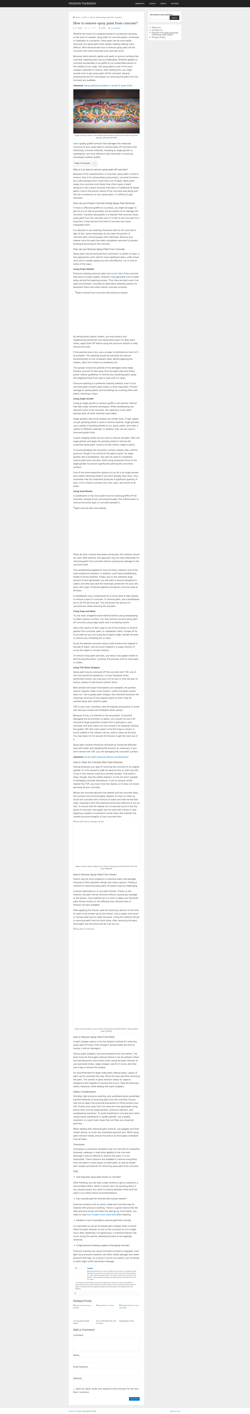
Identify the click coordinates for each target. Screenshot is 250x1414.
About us (156, 27)
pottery (175, 3)
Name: (76, 1355)
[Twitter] (75, 1293)
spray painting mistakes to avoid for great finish (108, 85)
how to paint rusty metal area (101, 1214)
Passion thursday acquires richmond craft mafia (165, 33)
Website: (77, 1378)
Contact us (157, 30)
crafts (152, 3)
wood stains (117, 273)
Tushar (80, 28)
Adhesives (139, 3)
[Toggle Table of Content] (93, 163)
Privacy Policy (159, 37)
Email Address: (80, 1366)
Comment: (78, 1335)
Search (174, 18)
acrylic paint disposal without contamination (106, 757)
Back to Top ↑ (175, 1411)
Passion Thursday (82, 3)
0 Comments (115, 28)
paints (163, 3)
